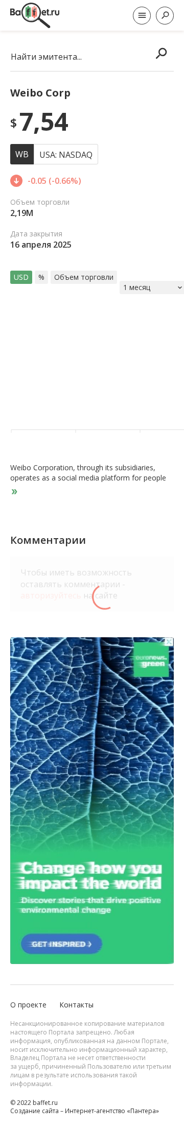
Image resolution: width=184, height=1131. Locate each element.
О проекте (28, 1004)
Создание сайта (34, 1110)
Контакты (76, 1004)
